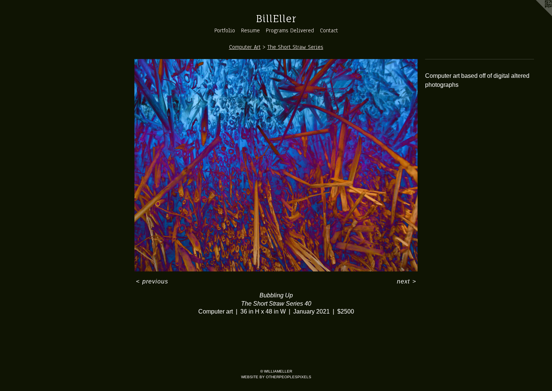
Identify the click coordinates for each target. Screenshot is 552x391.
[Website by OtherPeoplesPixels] (537, 15)
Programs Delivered (290, 30)
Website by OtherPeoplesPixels (276, 377)
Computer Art (245, 47)
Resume (250, 30)
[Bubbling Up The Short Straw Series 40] (276, 165)
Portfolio (224, 30)
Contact (329, 30)
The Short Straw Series (295, 47)
